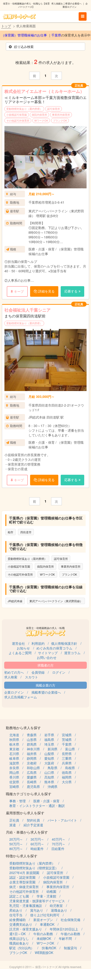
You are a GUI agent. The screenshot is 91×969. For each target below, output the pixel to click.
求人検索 (10, 677)
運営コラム (72, 652)
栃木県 (14, 744)
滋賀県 (14, 763)
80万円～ (16, 848)
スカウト (31, 677)
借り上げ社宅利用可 (45, 915)
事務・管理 (17, 801)
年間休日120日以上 (64, 929)
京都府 (32, 763)
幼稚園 (51, 891)
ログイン (58, 672)
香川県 (14, 777)
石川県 (14, 753)
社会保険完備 (70, 919)
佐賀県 (14, 781)
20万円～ (16, 839)
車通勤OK (47, 924)
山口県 (49, 772)
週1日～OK (17, 933)
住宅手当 (15, 915)
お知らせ (23, 648)
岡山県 (14, 772)
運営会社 (18, 643)
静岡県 (32, 758)
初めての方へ (14, 672)
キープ (19, 291)
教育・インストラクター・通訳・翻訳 (37, 805)
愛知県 (49, 758)
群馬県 (32, 744)
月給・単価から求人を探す (27, 832)
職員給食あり (19, 943)
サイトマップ (48, 652)
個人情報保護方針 (64, 643)
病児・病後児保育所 (24, 886)
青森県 (32, 734)
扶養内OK (49, 947)
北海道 (14, 734)
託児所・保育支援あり (25, 929)
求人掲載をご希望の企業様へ (66, 3)
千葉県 (56, 35)
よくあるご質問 (20, 652)
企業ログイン (14, 692)
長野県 (67, 753)
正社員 (14, 820)
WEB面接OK (44, 952)
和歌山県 (33, 767)
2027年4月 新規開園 (24, 872)
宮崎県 (14, 786)
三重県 (67, 758)
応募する (70, 291)
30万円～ (37, 839)
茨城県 (67, 739)
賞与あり (36, 910)
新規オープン (43, 919)
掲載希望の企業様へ (46, 692)
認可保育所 (53, 109)
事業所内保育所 (61, 114)
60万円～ (37, 844)
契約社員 (33, 820)
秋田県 (14, 739)
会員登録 (38, 672)
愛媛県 (32, 777)
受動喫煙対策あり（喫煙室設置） (33, 868)
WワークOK (41, 120)
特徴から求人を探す (21, 855)
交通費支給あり (20, 924)
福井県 (32, 753)
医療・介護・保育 (46, 801)
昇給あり (15, 910)
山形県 (32, 739)
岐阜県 (14, 758)
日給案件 (57, 848)
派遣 (12, 825)
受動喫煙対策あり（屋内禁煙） (24, 109)
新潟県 (52, 749)
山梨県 (49, 753)
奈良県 (14, 767)
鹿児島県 (33, 786)
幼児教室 (56, 905)
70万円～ (58, 844)
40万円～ (58, 839)
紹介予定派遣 (33, 825)
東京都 (14, 749)
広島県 (32, 772)
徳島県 (67, 772)
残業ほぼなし (19, 938)
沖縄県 (52, 786)
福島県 (49, 739)
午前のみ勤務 (43, 933)
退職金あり (59, 910)
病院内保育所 (39, 114)
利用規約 (38, 643)
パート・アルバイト (62, 820)
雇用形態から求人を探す (25, 812)
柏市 (10, 532)
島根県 (70, 767)
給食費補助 (17, 919)
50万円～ (16, 844)
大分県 (67, 781)
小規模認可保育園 (16, 114)
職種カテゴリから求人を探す (28, 793)
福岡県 (67, 777)
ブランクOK (60, 120)
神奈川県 (33, 749)
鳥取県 (52, 767)
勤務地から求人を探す (23, 727)
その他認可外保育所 (17, 120)
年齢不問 (65, 938)
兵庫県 (67, 763)
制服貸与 (70, 947)
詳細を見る (46, 291)
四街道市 (26, 532)
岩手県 (49, 734)
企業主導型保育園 (22, 882)
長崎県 (32, 781)
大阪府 (49, 763)
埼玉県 (49, 744)
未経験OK (44, 938)
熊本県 (49, 781)
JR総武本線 (15, 601)
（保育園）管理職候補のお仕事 (24, 35)
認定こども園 (19, 896)
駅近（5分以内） (21, 947)
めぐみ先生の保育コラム (54, 648)
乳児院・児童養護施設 (25, 905)
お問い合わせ (46, 657)
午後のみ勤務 (70, 933)
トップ (6, 26)
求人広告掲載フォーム (20, 697)
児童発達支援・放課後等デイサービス (37, 900)
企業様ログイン (75, 5)
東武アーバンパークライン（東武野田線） (56, 601)
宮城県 (67, 734)
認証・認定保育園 (22, 877)
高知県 (49, 777)
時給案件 (37, 848)
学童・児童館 (46, 896)
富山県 (70, 749)
